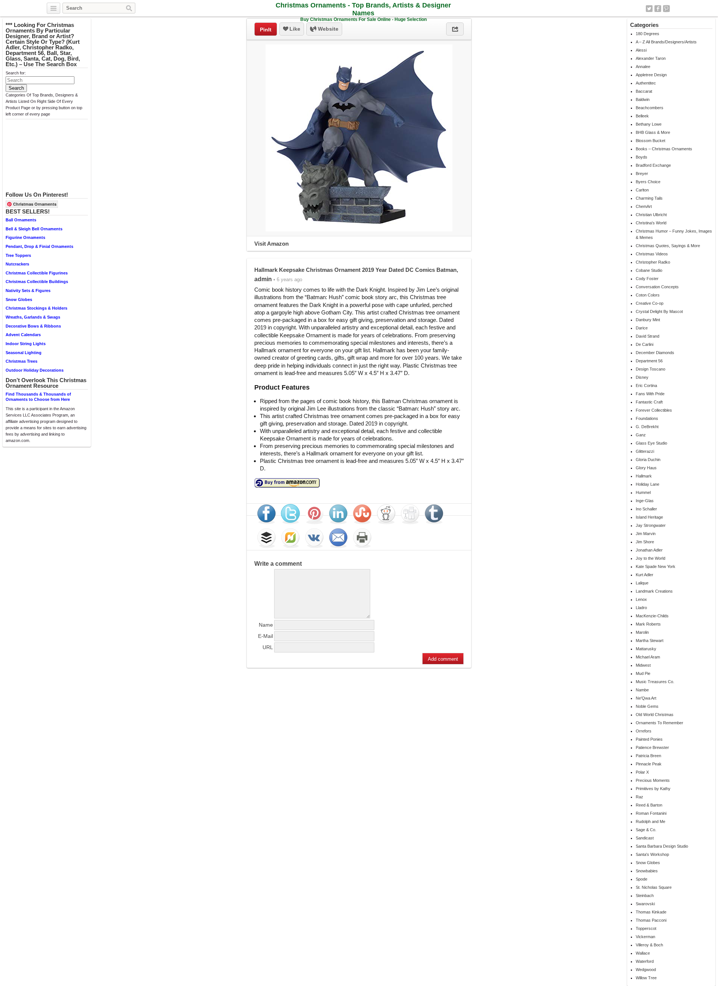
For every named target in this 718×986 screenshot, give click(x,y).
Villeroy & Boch (649, 945)
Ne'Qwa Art (646, 698)
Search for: (16, 73)
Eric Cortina (646, 385)
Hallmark (644, 476)
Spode (641, 879)
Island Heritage (649, 517)
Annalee (643, 66)
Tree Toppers (18, 255)
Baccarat (644, 91)
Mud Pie (643, 673)
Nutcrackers (17, 264)
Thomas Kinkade (651, 912)
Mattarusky (646, 648)
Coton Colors (648, 295)
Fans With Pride (650, 393)
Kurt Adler (644, 574)
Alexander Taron (651, 58)
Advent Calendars (23, 334)
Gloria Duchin (648, 459)
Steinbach (645, 895)
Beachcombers (649, 107)
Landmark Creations (654, 591)
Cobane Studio (649, 270)
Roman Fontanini (651, 813)
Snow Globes (19, 299)
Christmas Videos (652, 254)
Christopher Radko (653, 262)
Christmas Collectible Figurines (37, 273)
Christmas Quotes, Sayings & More (668, 245)
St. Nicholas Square (654, 887)
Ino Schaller (646, 509)
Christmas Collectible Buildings (37, 281)
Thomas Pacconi (651, 920)
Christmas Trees (21, 361)
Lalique (642, 583)
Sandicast (645, 838)
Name (266, 625)
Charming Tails (649, 198)
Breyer (642, 173)
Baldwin (643, 99)
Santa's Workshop (652, 854)
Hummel (643, 492)
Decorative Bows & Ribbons (33, 326)
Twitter (649, 8)
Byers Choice (648, 181)
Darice (642, 328)
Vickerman (645, 936)
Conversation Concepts (657, 287)
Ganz (641, 435)
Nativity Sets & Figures (28, 290)
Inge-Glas (645, 500)
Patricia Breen (648, 755)
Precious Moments (653, 780)
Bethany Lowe (649, 124)
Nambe (642, 690)
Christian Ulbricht (651, 214)
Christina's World (651, 223)
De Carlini (644, 344)
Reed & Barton (649, 805)
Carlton (642, 190)
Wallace (643, 953)
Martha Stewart (649, 640)
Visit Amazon (271, 243)
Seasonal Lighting (24, 352)
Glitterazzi (645, 451)
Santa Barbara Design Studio (662, 846)
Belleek (642, 116)
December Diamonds (655, 352)
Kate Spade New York (655, 566)
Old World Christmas (654, 714)
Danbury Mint (648, 319)
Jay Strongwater (651, 525)
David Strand (647, 336)
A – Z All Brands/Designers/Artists (666, 42)
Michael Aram (648, 657)
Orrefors (643, 731)
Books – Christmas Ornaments (664, 149)
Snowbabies (647, 871)
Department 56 (649, 361)
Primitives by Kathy (653, 788)
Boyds (641, 157)
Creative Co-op (649, 303)
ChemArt (644, 206)
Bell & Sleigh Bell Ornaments (34, 229)
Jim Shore (645, 542)
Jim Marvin (646, 533)
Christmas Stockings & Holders (36, 308)
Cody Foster (647, 278)
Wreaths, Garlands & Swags (33, 317)
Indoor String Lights (26, 343)
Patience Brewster (652, 747)
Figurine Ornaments (25, 237)
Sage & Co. (646, 829)
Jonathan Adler (649, 550)
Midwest (643, 665)
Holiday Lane (647, 484)
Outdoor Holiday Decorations (35, 370)
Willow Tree (646, 978)
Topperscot (646, 928)
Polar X (642, 772)
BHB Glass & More (653, 132)
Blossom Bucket (650, 140)
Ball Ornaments (21, 220)
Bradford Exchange (653, 165)
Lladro (641, 607)
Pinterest (666, 8)
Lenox (641, 599)
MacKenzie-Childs (652, 616)
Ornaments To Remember (659, 723)
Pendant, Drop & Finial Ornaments (39, 246)
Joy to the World (650, 558)
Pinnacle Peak (649, 764)
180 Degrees (647, 33)
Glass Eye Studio (651, 443)
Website (327, 29)
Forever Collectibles (654, 410)
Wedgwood (646, 969)
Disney (642, 377)
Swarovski (645, 903)
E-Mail (265, 636)
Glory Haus (646, 468)
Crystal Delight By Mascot (659, 311)
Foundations (647, 418)
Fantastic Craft (649, 402)
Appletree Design (651, 75)
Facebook (658, 8)
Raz (639, 797)
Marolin (642, 632)
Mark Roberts (648, 624)
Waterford (645, 961)
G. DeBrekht (647, 426)
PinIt (265, 30)
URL (268, 647)
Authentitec (646, 83)
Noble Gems (647, 706)
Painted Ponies (649, 739)
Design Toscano (650, 369)
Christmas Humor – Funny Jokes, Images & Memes (674, 234)
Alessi (641, 50)
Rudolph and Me (650, 821)
